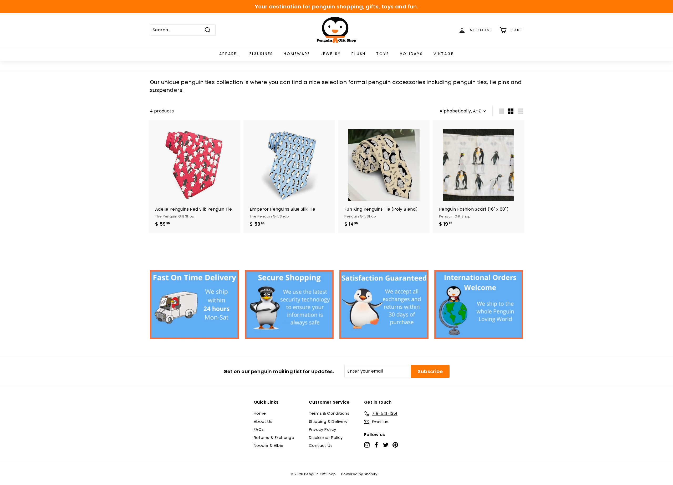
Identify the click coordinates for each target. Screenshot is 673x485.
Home (260, 413)
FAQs (259, 429)
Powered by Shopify (359, 474)
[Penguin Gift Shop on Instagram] (367, 445)
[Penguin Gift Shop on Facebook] (376, 445)
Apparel (229, 53)
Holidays (411, 53)
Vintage (444, 53)
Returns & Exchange (274, 437)
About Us (263, 421)
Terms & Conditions (329, 413)
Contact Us (321, 445)
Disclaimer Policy (326, 437)
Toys (382, 53)
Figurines (261, 53)
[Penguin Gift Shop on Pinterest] (395, 445)
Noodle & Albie (269, 445)
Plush (358, 53)
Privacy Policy (322, 429)
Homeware (297, 53)
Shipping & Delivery (328, 421)
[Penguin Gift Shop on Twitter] (386, 445)
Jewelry (331, 53)
